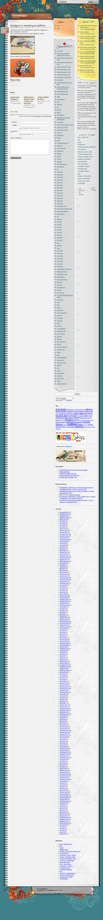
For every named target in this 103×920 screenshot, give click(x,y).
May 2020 (62, 634)
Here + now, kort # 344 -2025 (87, 52)
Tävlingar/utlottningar (62, 357)
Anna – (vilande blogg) (83, 137)
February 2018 (64, 683)
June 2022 (62, 588)
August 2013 (63, 781)
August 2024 (63, 541)
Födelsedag (60, 145)
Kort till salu (59, 237)
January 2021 (63, 619)
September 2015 (64, 736)
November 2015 (64, 732)
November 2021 (64, 601)
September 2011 (64, 823)
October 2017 (63, 690)
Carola (79, 142)
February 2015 (64, 748)
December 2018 (64, 665)
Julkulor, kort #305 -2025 (80, 489)
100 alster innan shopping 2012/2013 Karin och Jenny (63, 54)
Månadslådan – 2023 (62, 274)
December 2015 (64, 730)
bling (88, 409)
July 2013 (62, 783)
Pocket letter (60, 310)
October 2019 (63, 646)
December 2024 (64, 534)
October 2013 (63, 777)
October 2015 (63, 734)
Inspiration (59, 161)
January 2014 (63, 772)
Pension (59, 307)
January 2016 (63, 728)
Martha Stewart (84, 418)
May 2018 (62, 677)
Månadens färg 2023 (62, 271)
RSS (33, 892)
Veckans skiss (60, 378)
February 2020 (64, 639)
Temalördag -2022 (61, 362)
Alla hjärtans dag (61, 99)
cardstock (70, 411)
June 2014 (62, 763)
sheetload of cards (61, 331)
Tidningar (59, 365)
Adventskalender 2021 (62, 91)
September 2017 (64, 692)
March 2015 (63, 746)
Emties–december (87, 32)
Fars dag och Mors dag (62, 143)
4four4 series (60, 80)
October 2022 (63, 581)
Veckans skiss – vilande (84, 180)
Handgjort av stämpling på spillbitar (28, 25)
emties (58, 140)
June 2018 (62, 676)
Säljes (58, 323)
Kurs (58, 242)
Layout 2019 (60, 250)
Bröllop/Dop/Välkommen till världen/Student (63, 118)
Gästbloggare (60, 151)
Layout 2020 (60, 253)
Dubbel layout (60, 135)
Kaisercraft (88, 416)
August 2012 (63, 803)
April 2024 (62, 548)
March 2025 (63, 528)
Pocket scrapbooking (62, 312)
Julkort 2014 (60, 174)
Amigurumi (59, 104)
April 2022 (62, 592)
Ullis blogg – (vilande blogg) (84, 176)
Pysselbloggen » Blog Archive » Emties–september (74, 500)
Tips (58, 368)
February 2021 (64, 617)
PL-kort (81, 420)
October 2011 (63, 821)
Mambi (76, 418)
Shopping (59, 336)
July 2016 (62, 717)
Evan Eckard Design (92, 893)
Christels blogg (81, 144)
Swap (58, 354)
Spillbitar (72, 424)
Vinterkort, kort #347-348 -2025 (87, 37)
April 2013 (62, 788)
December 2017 (64, 686)
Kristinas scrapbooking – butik (85, 156)
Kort (58, 216)
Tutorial (58, 370)
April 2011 (62, 832)
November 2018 (64, 666)
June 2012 (62, 806)
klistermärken (60, 418)
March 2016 (63, 725)
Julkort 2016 (60, 179)
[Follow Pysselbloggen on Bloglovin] (64, 447)
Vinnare (59, 381)
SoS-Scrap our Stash (62, 347)
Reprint (70, 422)
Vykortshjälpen (81, 183)
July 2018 (62, 674)
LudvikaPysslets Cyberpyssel (64, 269)
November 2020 (64, 623)
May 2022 (62, 590)
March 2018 (63, 681)
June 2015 (62, 741)
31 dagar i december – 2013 (64, 66)
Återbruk (59, 109)
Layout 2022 (60, 258)
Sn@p (65, 425)
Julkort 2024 (60, 200)
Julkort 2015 (60, 177)
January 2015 (63, 750)
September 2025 (64, 517)
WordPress (81, 194)
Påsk (58, 305)
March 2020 (63, 637)
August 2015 (63, 737)
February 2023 (64, 574)
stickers (85, 424)
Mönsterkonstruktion (62, 279)
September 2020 (64, 626)
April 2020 (62, 636)
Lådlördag (59, 245)
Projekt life (63, 422)
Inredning (59, 158)
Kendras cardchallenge (62, 211)
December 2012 (64, 795)
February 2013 (64, 792)
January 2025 (63, 532)
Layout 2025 (60, 266)
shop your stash (61, 333)
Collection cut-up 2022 (62, 130)
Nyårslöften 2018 (61, 287)
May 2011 (62, 830)
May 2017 (62, 699)
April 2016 (62, 723)
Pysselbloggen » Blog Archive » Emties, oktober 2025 (74, 496)
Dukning (59, 137)
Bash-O (59, 112)
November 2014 (64, 754)
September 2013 (64, 779)
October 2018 (63, 668)
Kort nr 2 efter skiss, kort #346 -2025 (87, 42)
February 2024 (64, 552)
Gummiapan (72, 416)
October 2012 (63, 799)
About (58, 28)
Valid (82, 190)
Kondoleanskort (60, 214)
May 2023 (62, 568)
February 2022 (64, 596)
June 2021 (62, 610)
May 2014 (62, 765)
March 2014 (63, 768)
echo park (78, 413)
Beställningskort (61, 115)
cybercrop (59, 132)
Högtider (59, 156)
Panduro (69, 419)
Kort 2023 (59, 229)
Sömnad (59, 344)
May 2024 (62, 547)
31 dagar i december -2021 (63, 74)
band (84, 409)
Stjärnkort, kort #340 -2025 (87, 70)
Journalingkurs (60, 166)
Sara (79, 173)
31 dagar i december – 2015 (64, 69)
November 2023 (64, 557)
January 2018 (63, 685)
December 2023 (64, 556)
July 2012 (62, 805)
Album (58, 96)
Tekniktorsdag (60, 360)
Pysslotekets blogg (82, 168)
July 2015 (62, 739)
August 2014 (63, 759)
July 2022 (62, 587)
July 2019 (62, 652)
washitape (79, 427)
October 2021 (63, 603)
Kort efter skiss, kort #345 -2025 (88, 48)
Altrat (58, 102)
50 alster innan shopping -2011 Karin (64, 83)
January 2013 (63, 794)
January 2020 (63, 641)
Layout (58, 248)
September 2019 (64, 648)
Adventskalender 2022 (62, 94)
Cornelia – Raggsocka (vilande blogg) (87, 146)
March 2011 (63, 834)
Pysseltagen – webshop (84, 166)
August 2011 (63, 825)
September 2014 (64, 757)
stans (80, 424)
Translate (69, 400)
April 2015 (62, 745)
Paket (58, 302)
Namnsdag (59, 282)
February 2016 (64, 726)
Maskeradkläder (61, 277)
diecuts (61, 414)
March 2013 (63, 790)
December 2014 (64, 752)
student (58, 352)
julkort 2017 (59, 182)
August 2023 (63, 563)
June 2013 (62, 785)
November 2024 (64, 536)
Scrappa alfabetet (61, 328)
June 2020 (62, 632)
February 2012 (64, 814)
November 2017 (64, 688)
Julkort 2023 (60, 198)
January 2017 (63, 706)
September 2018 (64, 670)
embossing (88, 414)
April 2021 (62, 614)
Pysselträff (59, 320)
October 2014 (63, 755)
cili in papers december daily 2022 (65, 124)
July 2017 (62, 696)
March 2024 (63, 550)
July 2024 (62, 543)
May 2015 (62, 743)
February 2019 (64, 661)
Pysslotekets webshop (83, 171)
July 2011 (62, 826)
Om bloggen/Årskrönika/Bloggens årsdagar (65, 296)
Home (58, 25)
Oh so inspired (60, 292)
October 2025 (63, 516)
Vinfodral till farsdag (74, 495)
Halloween (59, 153)
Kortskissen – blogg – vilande (85, 151)
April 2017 (62, 701)
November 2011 (64, 819)
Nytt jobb (59, 290)
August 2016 (63, 716)
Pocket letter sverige (88, 420)
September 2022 (64, 583)
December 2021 (64, 599)
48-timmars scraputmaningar (64, 77)
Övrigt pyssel (48, 116)
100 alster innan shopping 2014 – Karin (65, 63)
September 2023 (64, 561)
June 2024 (62, 545)
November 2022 (64, 579)
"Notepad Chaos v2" (53, 890)
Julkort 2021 (60, 193)
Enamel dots (62, 415)
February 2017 (64, 705)
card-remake (60, 122)
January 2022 (63, 597)
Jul (57, 169)
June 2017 (62, 697)
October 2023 (63, 559)
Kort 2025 (59, 235)
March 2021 (63, 616)
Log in (80, 188)
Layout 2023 (60, 261)
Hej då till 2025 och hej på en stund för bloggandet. (88, 27)
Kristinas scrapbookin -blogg (85, 154)
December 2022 (64, 577)
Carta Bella (79, 412)
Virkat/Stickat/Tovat (61, 383)
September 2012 (64, 801)
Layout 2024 (60, 263)
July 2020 (62, 630)
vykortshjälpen (70, 427)
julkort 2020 (59, 190)
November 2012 (64, 797)
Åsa (79, 139)
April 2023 (62, 570)
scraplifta (59, 326)
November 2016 (64, 710)
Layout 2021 (60, 256)
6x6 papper (61, 409)
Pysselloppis (60, 318)
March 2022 (63, 594)
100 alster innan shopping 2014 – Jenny (65, 58)
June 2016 (62, 719)
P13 (63, 420)
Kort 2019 (59, 219)
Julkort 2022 (60, 195)
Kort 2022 (59, 227)
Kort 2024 (59, 232)
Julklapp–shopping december (87, 57)
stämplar (90, 425)
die (92, 412)
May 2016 (62, 721)
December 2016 (64, 708)
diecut (57, 413)
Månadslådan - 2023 (39, 116)
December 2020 (64, 621)
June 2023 (62, 567)
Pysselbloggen (20, 16)
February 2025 (64, 530)
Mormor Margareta (82, 161)
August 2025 (63, 519)
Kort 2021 (59, 224)
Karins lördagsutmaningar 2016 (64, 208)
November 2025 (64, 514)
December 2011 (64, 817)
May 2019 (62, 656)
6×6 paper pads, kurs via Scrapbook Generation (63, 87)
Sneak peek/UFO (61, 341)
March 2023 (63, 572)
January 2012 (63, 815)
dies (65, 414)
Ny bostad (59, 284)
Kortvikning (59, 240)
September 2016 (64, 714)
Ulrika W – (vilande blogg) (84, 178)
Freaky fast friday (61, 148)
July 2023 (62, 565)
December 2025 (64, 512)
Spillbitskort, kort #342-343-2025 (88, 61)
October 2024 (63, 537)
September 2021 (64, 605)
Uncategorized (60, 373)
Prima (58, 422)
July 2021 (62, 608)
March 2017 (63, 703)
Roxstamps (78, 422)
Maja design (69, 418)
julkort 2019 (59, 187)
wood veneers (87, 427)
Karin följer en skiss (61, 206)
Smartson (59, 339)
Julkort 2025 (60, 203)
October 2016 (63, 712)
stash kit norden (61, 349)
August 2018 (63, 672)
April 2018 (62, 679)
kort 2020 (59, 221)
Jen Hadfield (80, 416)
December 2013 (64, 774)
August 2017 (63, 694)
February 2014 (64, 770)
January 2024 (63, 554)
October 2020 (63, 625)
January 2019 (63, 663)
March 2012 (63, 812)
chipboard (86, 411)
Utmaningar (59, 375)
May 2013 (62, 786)
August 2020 (63, 628)
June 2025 (62, 523)
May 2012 (62, 808)
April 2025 (62, 527)
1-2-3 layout (60, 50)
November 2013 (64, 775)
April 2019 (62, 657)
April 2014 (62, 766)
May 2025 (62, 525)
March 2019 (63, 659)
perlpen (76, 420)
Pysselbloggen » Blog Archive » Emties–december (73, 491)
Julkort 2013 (60, 172)
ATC (58, 107)
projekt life (59, 315)
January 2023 (63, 576)
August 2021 (63, 607)
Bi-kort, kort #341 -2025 (87, 66)
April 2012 (62, 810)
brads (63, 411)
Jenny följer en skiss (62, 164)
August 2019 (63, 650)
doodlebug (70, 414)
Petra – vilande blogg (83, 163)
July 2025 (62, 521)
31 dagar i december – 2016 (64, 72)
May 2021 (62, 612)
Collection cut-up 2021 (62, 127)
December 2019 (64, 643)
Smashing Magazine (92, 889)
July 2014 (62, 761)
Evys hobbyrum (82, 149)
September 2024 (64, 539)
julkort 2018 (59, 185)
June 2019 (62, 654)
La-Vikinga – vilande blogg (84, 159)
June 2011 (62, 828)
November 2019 (64, 645)
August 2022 (63, 585)
